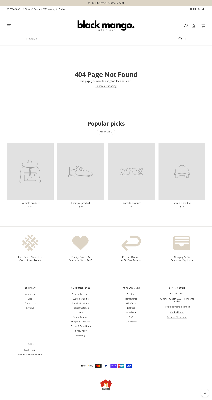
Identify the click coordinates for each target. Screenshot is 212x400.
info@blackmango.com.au (177, 306)
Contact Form (177, 312)
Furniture (131, 294)
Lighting (131, 308)
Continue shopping (106, 86)
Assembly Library (80, 294)
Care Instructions (80, 303)
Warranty (80, 335)
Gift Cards (131, 303)
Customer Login (81, 298)
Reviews (30, 308)
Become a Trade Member (30, 354)
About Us (30, 294)
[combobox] (106, 39)
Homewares (131, 298)
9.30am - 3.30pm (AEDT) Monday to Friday (44, 9)
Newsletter (131, 312)
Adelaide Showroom (177, 317)
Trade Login (30, 350)
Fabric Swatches (81, 308)
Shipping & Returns (80, 321)
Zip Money (131, 321)
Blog (30, 298)
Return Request (80, 317)
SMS (131, 317)
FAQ (81, 312)
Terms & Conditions (81, 326)
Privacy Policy (80, 330)
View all (106, 131)
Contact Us (30, 303)
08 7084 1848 (13, 9)
